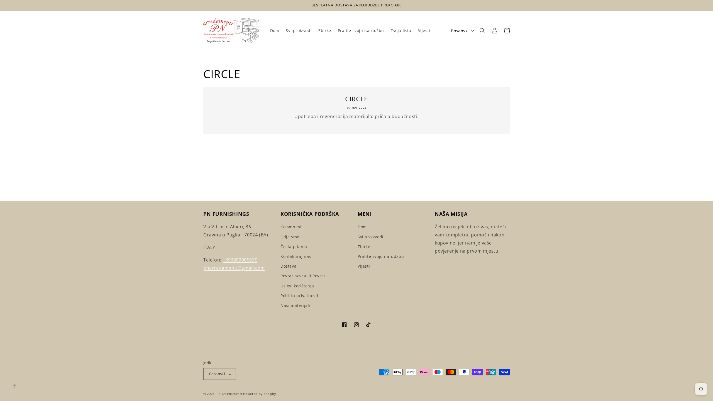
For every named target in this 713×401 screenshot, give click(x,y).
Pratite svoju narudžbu (381, 256)
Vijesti (364, 266)
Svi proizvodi (371, 236)
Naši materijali (295, 305)
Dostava (288, 266)
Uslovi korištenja (297, 285)
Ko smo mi (290, 226)
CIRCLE (356, 98)
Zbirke (364, 246)
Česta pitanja (293, 246)
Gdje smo (289, 236)
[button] (482, 31)
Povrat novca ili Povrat (302, 275)
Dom (362, 226)
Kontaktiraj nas (295, 256)
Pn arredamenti (230, 394)
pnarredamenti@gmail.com (234, 268)
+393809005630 (240, 260)
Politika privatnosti (299, 295)
